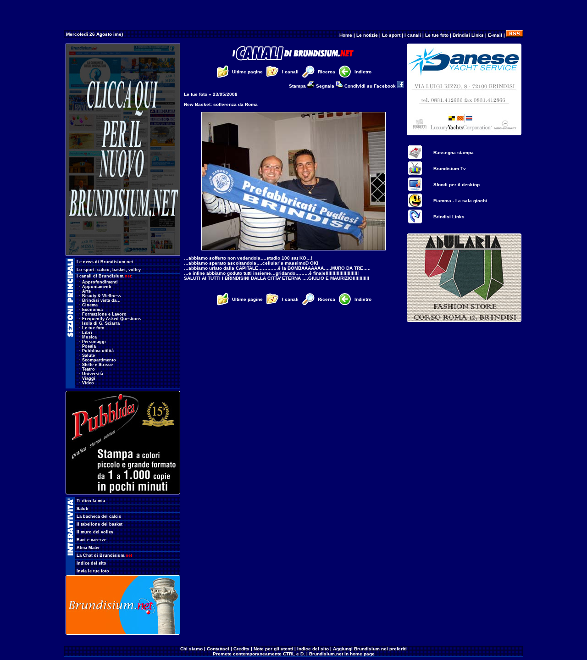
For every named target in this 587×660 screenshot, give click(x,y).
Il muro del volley (95, 532)
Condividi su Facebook (370, 86)
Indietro (362, 71)
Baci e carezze (91, 540)
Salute (88, 355)
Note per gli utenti (273, 648)
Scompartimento (99, 360)
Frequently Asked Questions (111, 318)
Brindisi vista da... (101, 300)
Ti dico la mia (91, 501)
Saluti (83, 508)
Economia (92, 309)
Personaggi (94, 341)
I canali (412, 35)
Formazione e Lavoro (104, 314)
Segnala (326, 86)
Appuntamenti (96, 286)
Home (345, 35)
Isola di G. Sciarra (101, 323)
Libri (87, 332)
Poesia (89, 346)
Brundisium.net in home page (342, 653)
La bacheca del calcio (99, 516)
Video (88, 383)
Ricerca (326, 71)
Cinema (90, 305)
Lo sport (391, 35)
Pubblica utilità (98, 351)
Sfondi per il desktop (456, 184)
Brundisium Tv (449, 168)
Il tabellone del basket (99, 524)
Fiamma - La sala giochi (460, 200)
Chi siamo (191, 648)
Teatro (88, 369)
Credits (241, 648)
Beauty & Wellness (101, 296)
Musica (89, 337)
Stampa (298, 86)
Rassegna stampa (453, 152)
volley (134, 269)
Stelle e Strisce (97, 364)
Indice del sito (91, 563)
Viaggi (88, 378)
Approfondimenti (100, 282)
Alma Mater (88, 547)
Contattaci (218, 648)
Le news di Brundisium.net (105, 262)
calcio (103, 269)
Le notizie (367, 35)
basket (119, 269)
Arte (86, 291)
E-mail (495, 35)
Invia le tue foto (93, 571)
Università (92, 374)
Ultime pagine (247, 71)
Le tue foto (437, 35)
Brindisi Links (468, 35)
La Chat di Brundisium (104, 555)
